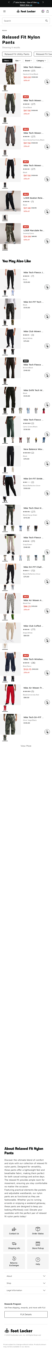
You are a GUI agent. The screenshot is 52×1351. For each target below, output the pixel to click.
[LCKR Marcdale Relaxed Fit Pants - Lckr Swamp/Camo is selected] (5, 247)
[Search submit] (47, 21)
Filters (6, 61)
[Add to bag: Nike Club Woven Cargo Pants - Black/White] (47, 346)
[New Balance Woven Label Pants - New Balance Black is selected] (5, 470)
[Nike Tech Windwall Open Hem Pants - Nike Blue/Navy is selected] (5, 679)
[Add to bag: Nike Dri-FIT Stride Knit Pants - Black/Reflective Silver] (47, 493)
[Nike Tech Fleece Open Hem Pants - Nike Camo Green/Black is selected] (5, 440)
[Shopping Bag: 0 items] (47, 11)
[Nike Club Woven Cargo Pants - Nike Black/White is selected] (5, 352)
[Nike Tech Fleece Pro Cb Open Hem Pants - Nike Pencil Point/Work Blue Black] (36, 558)
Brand (27, 61)
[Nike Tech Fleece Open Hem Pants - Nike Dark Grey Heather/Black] (28, 440)
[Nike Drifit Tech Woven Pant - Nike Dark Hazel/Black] (13, 411)
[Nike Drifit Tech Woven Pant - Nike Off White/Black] (36, 411)
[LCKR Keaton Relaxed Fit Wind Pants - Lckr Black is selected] (5, 218)
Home (4, 30)
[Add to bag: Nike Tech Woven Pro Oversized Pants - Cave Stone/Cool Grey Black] (47, 146)
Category (40, 61)
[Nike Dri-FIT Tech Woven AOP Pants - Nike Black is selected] (5, 323)
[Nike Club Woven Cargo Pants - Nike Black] (13, 352)
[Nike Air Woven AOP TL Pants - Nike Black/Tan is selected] (5, 617)
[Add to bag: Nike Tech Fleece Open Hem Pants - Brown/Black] (47, 375)
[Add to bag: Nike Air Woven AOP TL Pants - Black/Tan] (47, 611)
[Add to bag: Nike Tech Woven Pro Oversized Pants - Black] (47, 179)
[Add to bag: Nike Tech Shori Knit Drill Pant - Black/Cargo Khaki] (47, 522)
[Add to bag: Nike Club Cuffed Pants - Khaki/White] (47, 640)
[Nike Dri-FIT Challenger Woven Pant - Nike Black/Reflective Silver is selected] (5, 588)
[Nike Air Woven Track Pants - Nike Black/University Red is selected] (5, 708)
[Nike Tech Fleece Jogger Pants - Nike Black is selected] (5, 293)
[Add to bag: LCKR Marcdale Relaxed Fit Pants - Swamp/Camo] (47, 241)
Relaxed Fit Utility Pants (17, 54)
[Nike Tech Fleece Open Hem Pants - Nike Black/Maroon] (20, 440)
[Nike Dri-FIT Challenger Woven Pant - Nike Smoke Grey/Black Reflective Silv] (13, 588)
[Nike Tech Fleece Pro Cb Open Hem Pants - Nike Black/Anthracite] (13, 558)
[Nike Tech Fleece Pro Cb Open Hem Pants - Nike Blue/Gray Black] (20, 558)
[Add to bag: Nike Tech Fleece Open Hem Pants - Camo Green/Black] (47, 434)
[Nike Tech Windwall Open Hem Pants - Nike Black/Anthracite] (13, 679)
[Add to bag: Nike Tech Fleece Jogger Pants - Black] (47, 287)
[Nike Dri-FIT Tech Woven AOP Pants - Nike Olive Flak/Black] (13, 323)
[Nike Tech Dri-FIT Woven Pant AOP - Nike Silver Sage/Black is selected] (5, 738)
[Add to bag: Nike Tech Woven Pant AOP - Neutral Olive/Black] (47, 81)
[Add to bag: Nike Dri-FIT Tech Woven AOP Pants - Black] (47, 316)
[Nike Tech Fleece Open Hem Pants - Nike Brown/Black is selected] (5, 381)
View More (26, 746)
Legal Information (14, 1290)
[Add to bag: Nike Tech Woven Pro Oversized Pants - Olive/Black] (47, 114)
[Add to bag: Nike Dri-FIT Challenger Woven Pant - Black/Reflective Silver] (47, 581)
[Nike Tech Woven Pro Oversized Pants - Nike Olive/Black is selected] (5, 120)
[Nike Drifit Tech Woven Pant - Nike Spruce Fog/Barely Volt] (20, 411)
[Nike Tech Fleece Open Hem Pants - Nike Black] (36, 440)
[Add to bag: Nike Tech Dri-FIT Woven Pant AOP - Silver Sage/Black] (47, 731)
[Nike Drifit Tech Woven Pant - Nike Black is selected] (5, 411)
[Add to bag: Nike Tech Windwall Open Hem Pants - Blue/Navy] (47, 673)
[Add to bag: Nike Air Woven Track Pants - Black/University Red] (47, 702)
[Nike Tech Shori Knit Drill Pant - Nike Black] (36, 529)
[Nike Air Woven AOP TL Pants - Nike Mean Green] (13, 617)
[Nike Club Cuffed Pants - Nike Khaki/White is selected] (5, 646)
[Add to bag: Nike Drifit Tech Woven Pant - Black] (47, 404)
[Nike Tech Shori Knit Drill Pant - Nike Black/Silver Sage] (13, 529)
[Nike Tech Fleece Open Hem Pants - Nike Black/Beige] (13, 440)
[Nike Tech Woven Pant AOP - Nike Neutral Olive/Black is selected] (5, 88)
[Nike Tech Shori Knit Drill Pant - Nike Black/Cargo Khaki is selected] (5, 529)
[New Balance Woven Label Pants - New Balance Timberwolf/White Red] (13, 470)
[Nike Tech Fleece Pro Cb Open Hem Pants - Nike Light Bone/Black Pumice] (44, 558)
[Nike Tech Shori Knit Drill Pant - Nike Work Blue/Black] (20, 529)
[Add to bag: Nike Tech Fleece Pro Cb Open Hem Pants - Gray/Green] (47, 552)
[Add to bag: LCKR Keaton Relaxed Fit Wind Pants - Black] (47, 211)
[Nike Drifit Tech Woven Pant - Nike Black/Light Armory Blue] (28, 411)
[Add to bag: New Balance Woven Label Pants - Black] (47, 463)
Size (17, 61)
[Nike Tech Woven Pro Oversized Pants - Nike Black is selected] (5, 185)
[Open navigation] (9, 11)
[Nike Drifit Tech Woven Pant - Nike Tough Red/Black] (44, 411)
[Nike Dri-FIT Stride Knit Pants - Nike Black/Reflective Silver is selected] (5, 499)
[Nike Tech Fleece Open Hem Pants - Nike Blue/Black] (44, 440)
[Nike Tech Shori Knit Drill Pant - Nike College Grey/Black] (28, 529)
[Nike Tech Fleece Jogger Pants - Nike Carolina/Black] (13, 293)
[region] (26, 4)
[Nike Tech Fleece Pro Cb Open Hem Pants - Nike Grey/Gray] (28, 558)
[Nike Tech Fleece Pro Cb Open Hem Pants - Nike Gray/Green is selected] (5, 558)
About (9, 1276)
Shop (9, 1283)
